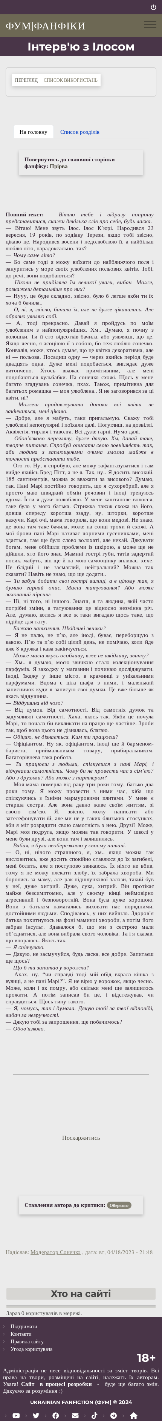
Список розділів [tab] (79, 131)
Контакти (21, 1333)
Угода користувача (31, 1348)
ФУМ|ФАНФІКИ (46, 25)
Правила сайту (27, 1341)
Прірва (59, 166)
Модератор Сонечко (56, 1252)
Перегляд (28, 80)
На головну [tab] (33, 131)
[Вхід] (153, 7)
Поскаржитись (81, 1137)
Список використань (71, 80)
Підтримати (24, 1326)
